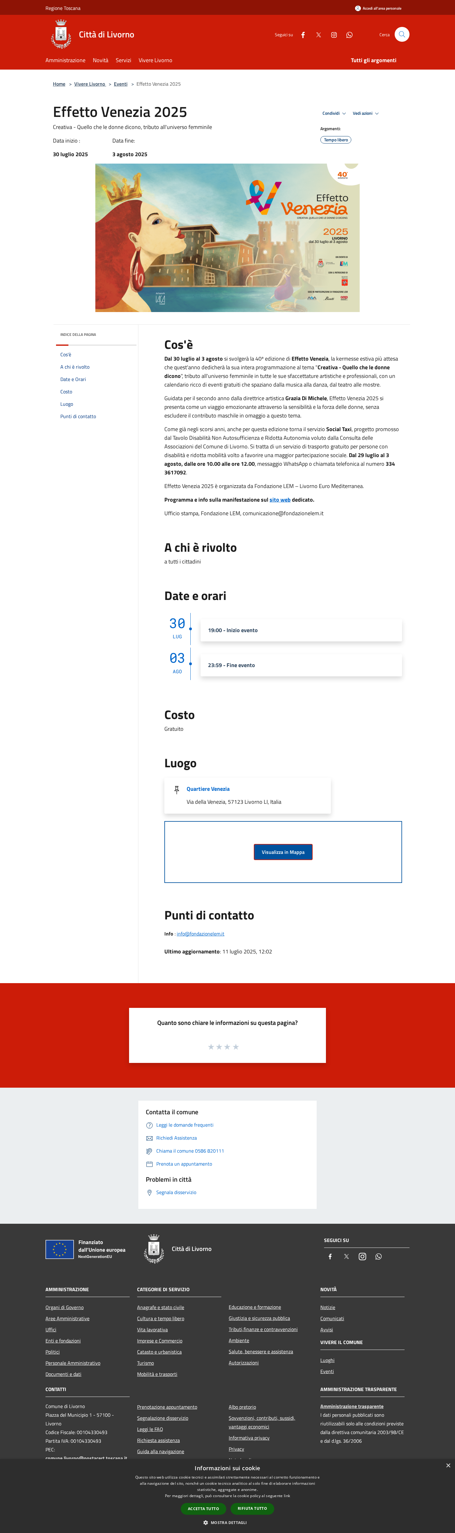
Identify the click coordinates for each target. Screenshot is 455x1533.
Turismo (145, 1363)
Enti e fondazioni (63, 1340)
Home (59, 84)
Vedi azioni (363, 113)
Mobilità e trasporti (157, 1374)
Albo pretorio (242, 1407)
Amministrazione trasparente (352, 1406)
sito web (280, 499)
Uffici (51, 1329)
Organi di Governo (65, 1307)
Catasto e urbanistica (159, 1351)
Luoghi (327, 1360)
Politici (53, 1351)
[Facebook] (300, 34)
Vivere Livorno (90, 84)
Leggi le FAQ (150, 1429)
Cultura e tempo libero (160, 1318)
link (287, 1495)
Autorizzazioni (244, 1362)
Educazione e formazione (255, 1307)
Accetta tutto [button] (203, 1508)
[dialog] (227, 1496)
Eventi (121, 84)
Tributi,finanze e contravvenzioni (263, 1329)
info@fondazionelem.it (200, 933)
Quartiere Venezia (208, 789)
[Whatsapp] (347, 34)
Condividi (331, 113)
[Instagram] (331, 34)
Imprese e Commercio (159, 1340)
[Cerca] (402, 34)
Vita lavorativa (152, 1329)
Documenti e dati (63, 1374)
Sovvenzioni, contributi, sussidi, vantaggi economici (262, 1422)
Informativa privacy (249, 1437)
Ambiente (239, 1340)
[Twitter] (316, 34)
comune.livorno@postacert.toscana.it (86, 1458)
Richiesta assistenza (158, 1440)
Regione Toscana (63, 8)
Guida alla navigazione (160, 1451)
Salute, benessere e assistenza (261, 1351)
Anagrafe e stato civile (160, 1307)
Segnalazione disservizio (162, 1418)
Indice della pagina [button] (78, 334)
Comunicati (332, 1318)
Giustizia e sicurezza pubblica (259, 1318)
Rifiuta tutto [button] (252, 1508)
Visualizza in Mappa (283, 852)
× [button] (448, 1465)
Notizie (327, 1307)
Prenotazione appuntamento (167, 1407)
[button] (227, 1522)
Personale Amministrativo (73, 1363)
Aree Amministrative (67, 1318)
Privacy (236, 1449)
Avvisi (326, 1329)
